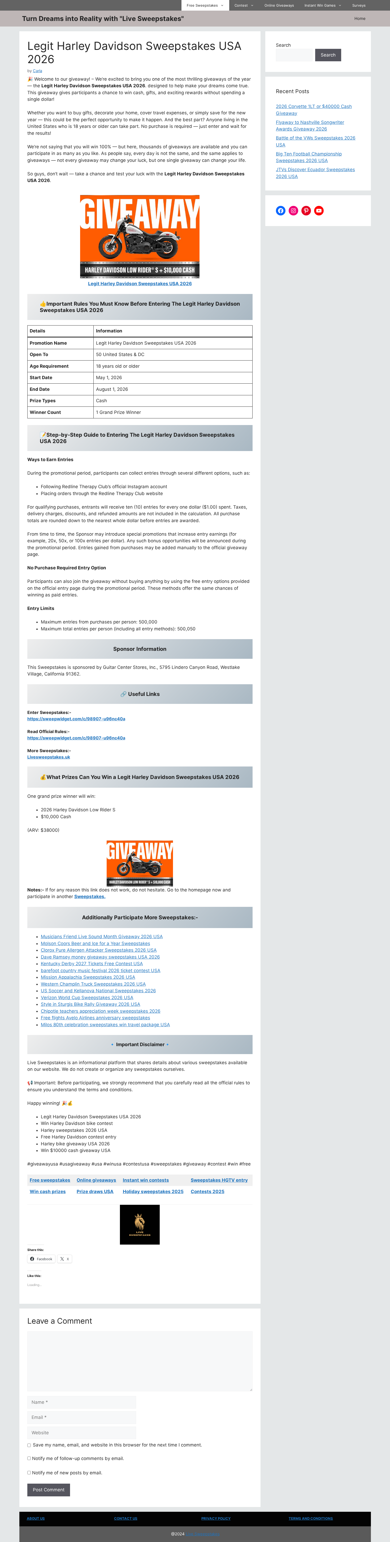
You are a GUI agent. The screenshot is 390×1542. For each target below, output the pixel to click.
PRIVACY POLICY (216, 1518)
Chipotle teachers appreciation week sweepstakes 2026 (101, 1011)
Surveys (359, 5)
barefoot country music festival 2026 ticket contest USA (101, 970)
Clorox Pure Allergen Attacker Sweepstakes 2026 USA (99, 950)
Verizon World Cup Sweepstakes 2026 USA (87, 997)
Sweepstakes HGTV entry (219, 1180)
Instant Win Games (320, 5)
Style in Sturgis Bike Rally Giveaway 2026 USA (90, 1004)
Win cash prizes (48, 1191)
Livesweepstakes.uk (48, 757)
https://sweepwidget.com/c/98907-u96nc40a (76, 718)
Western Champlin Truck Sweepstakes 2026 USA (93, 984)
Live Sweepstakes (203, 1533)
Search (283, 45)
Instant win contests (146, 1180)
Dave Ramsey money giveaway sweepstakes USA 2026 (100, 957)
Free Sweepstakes (202, 5)
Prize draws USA (95, 1191)
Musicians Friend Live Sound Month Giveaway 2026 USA (102, 936)
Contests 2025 (207, 1191)
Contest (241, 5)
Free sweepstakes (50, 1180)
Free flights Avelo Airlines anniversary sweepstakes (95, 1017)
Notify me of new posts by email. (67, 1472)
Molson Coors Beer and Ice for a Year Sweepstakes (95, 943)
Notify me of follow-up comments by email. (78, 1458)
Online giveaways (96, 1180)
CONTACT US (125, 1518)
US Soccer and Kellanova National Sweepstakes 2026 (98, 990)
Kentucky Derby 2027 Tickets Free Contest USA (92, 963)
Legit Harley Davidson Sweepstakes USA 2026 (140, 283)
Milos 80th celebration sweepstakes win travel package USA (105, 1024)
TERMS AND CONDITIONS (311, 1518)
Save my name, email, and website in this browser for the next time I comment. (117, 1445)
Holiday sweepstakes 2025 (153, 1191)
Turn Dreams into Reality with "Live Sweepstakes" (103, 19)
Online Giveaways (279, 5)
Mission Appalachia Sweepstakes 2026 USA (88, 977)
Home (360, 18)
